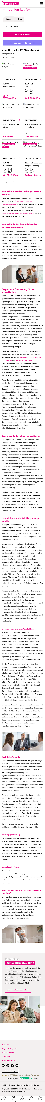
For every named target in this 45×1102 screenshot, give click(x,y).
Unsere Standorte (8, 1061)
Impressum (12, 1085)
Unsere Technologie (10, 1071)
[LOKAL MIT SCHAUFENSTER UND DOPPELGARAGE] (12, 159)
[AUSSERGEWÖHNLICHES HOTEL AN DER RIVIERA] (12, 81)
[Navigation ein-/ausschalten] (41, 3)
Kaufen (8, 19)
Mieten (19, 19)
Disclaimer (5, 1085)
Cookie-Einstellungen (32, 1085)
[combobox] (22, 26)
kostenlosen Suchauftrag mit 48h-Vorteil (18, 213)
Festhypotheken (27, 357)
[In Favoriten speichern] (19, 79)
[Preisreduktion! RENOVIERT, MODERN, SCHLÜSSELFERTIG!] (33, 81)
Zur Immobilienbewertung (18, 989)
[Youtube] (17, 1066)
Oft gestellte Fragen (8, 1049)
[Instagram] (7, 1066)
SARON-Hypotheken (24, 360)
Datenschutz (21, 1085)
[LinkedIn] (2, 1066)
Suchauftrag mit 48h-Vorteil (22, 43)
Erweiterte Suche (22, 34)
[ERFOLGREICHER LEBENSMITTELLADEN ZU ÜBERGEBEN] (33, 121)
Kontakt (4, 1045)
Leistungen (5, 1057)
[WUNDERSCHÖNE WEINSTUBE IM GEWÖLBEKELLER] (12, 121)
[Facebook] (12, 1066)
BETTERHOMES (7, 1053)
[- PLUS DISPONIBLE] (33, 159)
